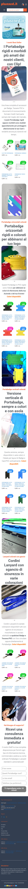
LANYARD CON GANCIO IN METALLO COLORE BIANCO (20, 688)
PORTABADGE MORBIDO (20, 153)
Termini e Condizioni (5, 835)
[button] (3, 83)
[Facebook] (1, 817)
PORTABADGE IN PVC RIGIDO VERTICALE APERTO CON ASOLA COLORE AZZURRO (20, 484)
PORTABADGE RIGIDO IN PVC (20, 174)
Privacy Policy (4, 831)
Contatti (3, 826)
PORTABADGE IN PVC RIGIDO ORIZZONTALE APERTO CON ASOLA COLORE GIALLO (20, 342)
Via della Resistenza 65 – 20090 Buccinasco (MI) (16, 842)
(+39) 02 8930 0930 (9, 806)
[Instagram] (6, 817)
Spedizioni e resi (4, 833)
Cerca (25, 9)
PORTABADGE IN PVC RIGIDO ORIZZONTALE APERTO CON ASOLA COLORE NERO (7, 317)
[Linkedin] (4, 817)
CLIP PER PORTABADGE (7, 153)
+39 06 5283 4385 (9, 852)
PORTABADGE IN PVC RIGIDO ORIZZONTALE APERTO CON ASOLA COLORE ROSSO (7, 342)
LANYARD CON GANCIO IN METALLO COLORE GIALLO (7, 688)
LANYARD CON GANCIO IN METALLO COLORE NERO (7, 664)
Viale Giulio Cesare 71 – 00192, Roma (13, 851)
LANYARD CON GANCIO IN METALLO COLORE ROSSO (20, 664)
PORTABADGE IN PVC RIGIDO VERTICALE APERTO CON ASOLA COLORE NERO (7, 484)
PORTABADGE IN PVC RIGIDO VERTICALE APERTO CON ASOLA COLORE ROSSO (7, 509)
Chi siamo (3, 824)
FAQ (2, 828)
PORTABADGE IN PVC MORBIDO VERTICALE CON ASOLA (7, 175)
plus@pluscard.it (7, 809)
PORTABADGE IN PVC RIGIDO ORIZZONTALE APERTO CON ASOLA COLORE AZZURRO (20, 317)
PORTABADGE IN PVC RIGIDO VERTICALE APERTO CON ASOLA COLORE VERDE (20, 509)
